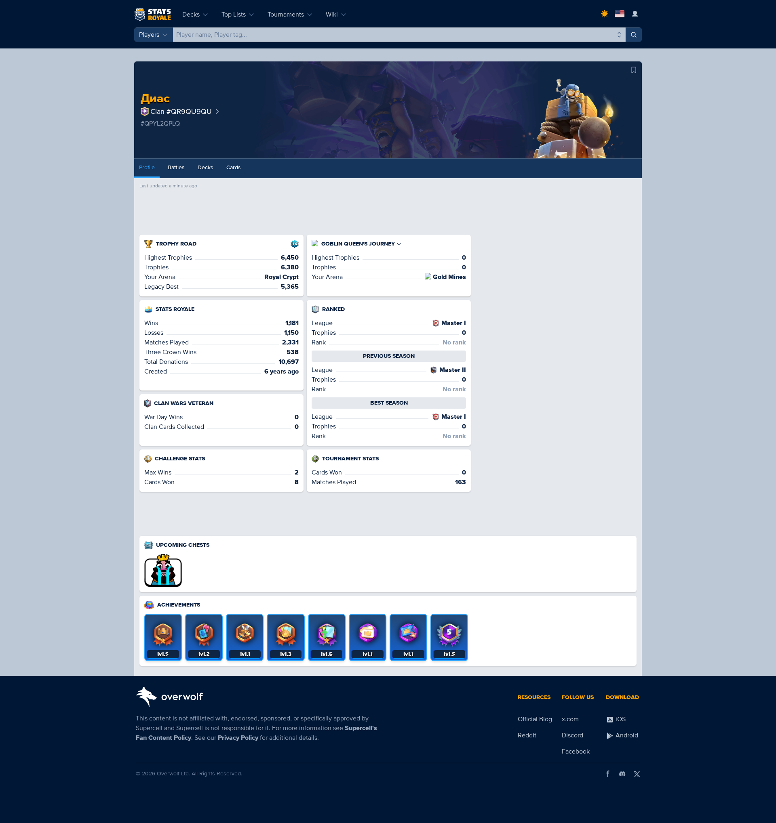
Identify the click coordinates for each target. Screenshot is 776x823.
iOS (620, 719)
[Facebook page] (608, 774)
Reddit (527, 735)
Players (149, 35)
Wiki (332, 14)
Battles (176, 167)
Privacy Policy (238, 738)
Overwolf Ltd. (173, 773)
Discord (572, 735)
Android (626, 735)
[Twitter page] (637, 774)
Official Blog (535, 719)
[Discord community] (622, 774)
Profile (147, 167)
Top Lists (233, 14)
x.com (570, 719)
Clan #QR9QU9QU (181, 111)
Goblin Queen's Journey (358, 243)
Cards (233, 167)
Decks (191, 14)
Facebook (576, 751)
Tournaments (286, 14)
